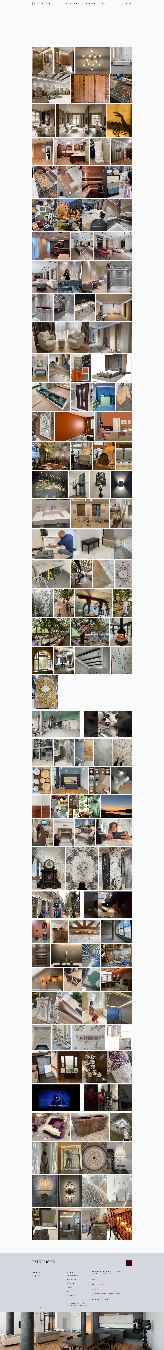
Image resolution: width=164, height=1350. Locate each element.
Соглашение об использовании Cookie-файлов (77, 1305)
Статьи (69, 1287)
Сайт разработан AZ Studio (98, 1307)
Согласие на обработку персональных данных (77, 1303)
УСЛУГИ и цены (72, 1276)
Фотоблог (70, 1284)
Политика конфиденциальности (74, 1307)
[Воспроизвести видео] (56, 724)
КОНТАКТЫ (102, 3)
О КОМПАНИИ (89, 3)
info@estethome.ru (38, 1276)
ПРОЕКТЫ (67, 3)
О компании (71, 1280)
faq (68, 1291)
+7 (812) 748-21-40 (125, 3)
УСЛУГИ (76, 3)
